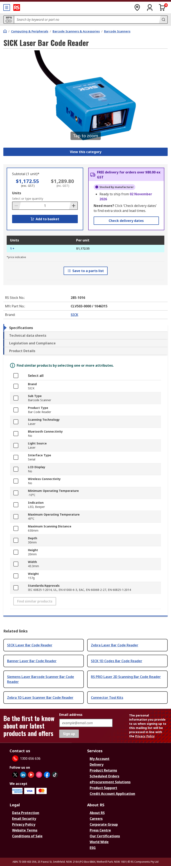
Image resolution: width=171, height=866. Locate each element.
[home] (5, 31)
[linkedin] (23, 775)
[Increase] (73, 205)
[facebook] (47, 775)
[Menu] (6, 7)
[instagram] (39, 775)
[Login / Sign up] (149, 7)
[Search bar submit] (163, 19)
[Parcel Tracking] (137, 7)
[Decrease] (17, 205)
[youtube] (31, 775)
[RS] (16, 7)
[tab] (85, 328)
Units (16, 193)
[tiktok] (55, 775)
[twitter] (15, 775)
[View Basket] (162, 7)
